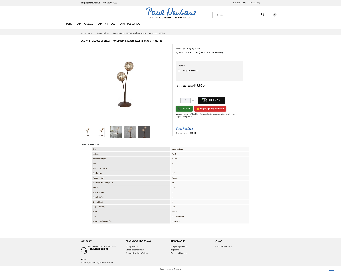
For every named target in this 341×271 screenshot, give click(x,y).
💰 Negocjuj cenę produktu (210, 108)
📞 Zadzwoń (184, 108)
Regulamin (174, 250)
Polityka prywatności (179, 246)
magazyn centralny (190, 71)
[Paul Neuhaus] (184, 128)
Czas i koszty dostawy (135, 250)
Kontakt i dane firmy (223, 246)
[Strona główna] (170, 13)
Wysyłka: (182, 65)
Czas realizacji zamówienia (137, 253)
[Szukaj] (262, 14)
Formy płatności (132, 246)
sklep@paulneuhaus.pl (90, 3)
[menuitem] (69, 24)
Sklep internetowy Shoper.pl (170, 269)
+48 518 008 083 (110, 3)
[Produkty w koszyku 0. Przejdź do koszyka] (272, 15)
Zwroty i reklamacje (178, 253)
